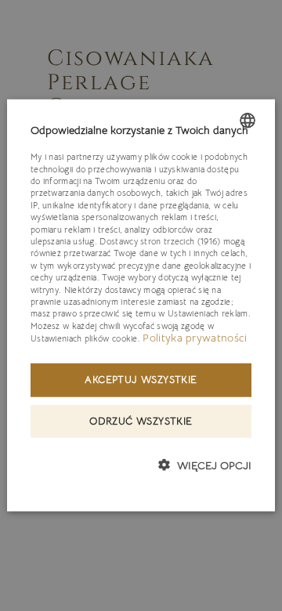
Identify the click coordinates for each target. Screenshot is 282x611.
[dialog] (141, 305)
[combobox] (247, 120)
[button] (204, 465)
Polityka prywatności (195, 338)
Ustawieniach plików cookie (84, 338)
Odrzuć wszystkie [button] (140, 420)
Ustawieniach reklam (208, 313)
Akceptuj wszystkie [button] (141, 378)
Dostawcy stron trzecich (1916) (159, 241)
